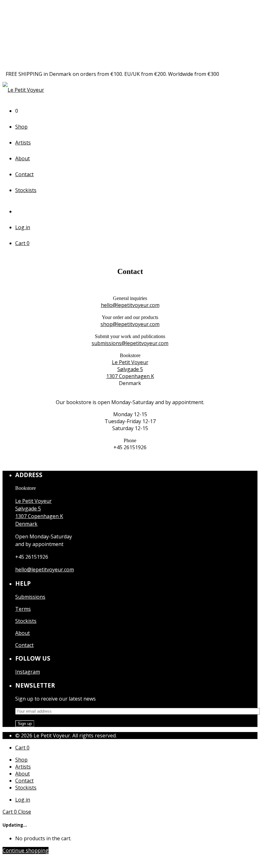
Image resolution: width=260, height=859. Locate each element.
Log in (22, 227)
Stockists (25, 190)
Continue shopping (26, 850)
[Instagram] (20, 211)
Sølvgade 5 (130, 369)
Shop (21, 126)
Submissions (30, 596)
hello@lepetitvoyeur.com (130, 305)
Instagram (27, 671)
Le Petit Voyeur (130, 362)
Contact (24, 174)
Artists (23, 142)
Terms (23, 608)
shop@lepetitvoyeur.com (130, 324)
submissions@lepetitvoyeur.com (130, 343)
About (22, 158)
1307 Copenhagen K (130, 376)
